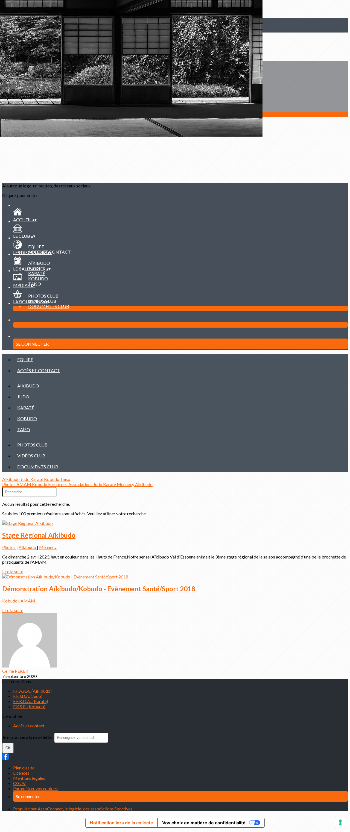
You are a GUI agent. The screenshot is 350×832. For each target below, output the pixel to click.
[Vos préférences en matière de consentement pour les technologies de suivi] (340, 822)
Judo (23, 396)
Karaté (36, 273)
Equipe (36, 246)
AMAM (24, 484)
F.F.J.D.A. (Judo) (27, 696)
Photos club (43, 295)
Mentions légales (29, 778)
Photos (9, 484)
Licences (21, 772)
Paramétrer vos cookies (35, 788)
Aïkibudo (39, 263)
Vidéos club (31, 455)
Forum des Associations (70, 484)
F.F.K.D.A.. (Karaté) (30, 701)
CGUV (19, 783)
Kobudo (38, 278)
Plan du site (23, 767)
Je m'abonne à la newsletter (28, 737)
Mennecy (126, 484)
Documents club (48, 306)
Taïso (23, 429)
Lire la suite (12, 571)
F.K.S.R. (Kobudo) (29, 706)
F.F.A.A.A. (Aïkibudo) (32, 690)
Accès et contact (38, 370)
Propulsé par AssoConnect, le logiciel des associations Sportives (72, 808)
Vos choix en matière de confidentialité (204, 822)
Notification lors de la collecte (121, 822)
